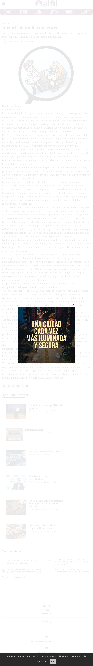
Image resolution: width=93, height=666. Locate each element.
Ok (52, 661)
